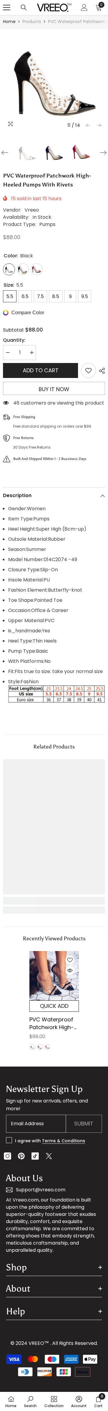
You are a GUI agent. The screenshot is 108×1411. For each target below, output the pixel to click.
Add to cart (40, 370)
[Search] (23, 7)
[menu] (6, 7)
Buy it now (54, 389)
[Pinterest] (21, 1156)
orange (47, 1047)
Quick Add (54, 1006)
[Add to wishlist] (88, 370)
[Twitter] (49, 1156)
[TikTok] (35, 1156)
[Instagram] (7, 1156)
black (32, 1047)
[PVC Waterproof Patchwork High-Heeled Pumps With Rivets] (54, 975)
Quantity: (14, 340)
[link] (54, 901)
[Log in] (84, 7)
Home (9, 22)
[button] (88, 125)
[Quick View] (69, 970)
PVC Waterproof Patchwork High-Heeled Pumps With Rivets (51, 1023)
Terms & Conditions (63, 1141)
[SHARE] (100, 371)
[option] (54, 80)
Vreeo (32, 209)
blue (40, 1047)
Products (31, 22)
